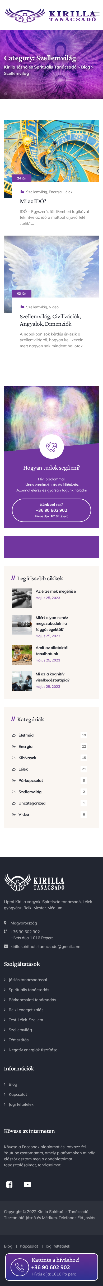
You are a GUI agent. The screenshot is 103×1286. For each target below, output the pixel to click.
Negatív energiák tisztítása (33, 1049)
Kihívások (27, 757)
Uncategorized (31, 803)
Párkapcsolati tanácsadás (32, 999)
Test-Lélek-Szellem (26, 1019)
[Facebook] (9, 1185)
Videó (54, 307)
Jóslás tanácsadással (28, 979)
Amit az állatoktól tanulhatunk (52, 650)
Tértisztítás (19, 1039)
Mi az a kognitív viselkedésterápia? (52, 677)
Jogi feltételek (21, 1104)
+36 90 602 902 (50, 1266)
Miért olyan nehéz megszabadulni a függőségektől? (52, 623)
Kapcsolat (18, 1094)
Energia (55, 191)
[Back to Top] (92, 1248)
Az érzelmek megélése (56, 591)
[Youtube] (27, 1185)
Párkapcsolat (30, 780)
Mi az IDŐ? (33, 200)
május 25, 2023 (48, 598)
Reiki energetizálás (26, 1009)
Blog (13, 1084)
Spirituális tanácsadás (29, 989)
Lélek (67, 191)
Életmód (26, 735)
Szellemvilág (36, 191)
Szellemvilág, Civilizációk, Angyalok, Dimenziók (50, 320)
